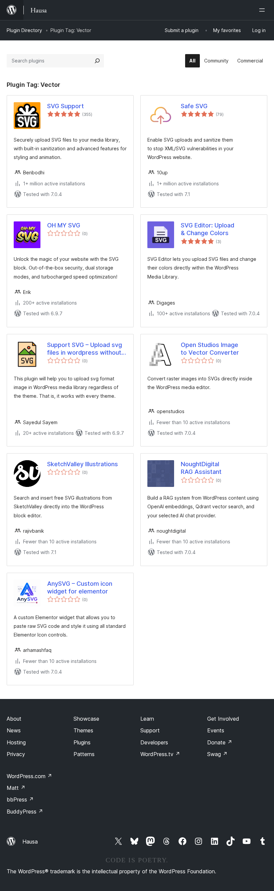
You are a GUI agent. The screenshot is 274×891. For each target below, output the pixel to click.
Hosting (16, 742)
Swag (217, 754)
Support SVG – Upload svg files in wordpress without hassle (84, 349)
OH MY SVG (63, 225)
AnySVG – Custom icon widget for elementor (79, 587)
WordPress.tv (160, 754)
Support (150, 730)
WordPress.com (29, 776)
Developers (154, 742)
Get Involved (223, 718)
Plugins (82, 742)
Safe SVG (194, 106)
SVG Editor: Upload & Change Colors (207, 229)
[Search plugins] (97, 60)
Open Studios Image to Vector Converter (210, 348)
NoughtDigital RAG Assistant (201, 468)
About (14, 718)
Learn (147, 718)
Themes (83, 730)
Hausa (30, 841)
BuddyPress (25, 811)
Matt (16, 787)
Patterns (84, 754)
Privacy (16, 754)
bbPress (20, 799)
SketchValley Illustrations (82, 464)
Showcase (86, 718)
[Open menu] (263, 10)
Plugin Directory (24, 30)
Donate (219, 742)
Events (215, 730)
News (14, 730)
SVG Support (65, 106)
